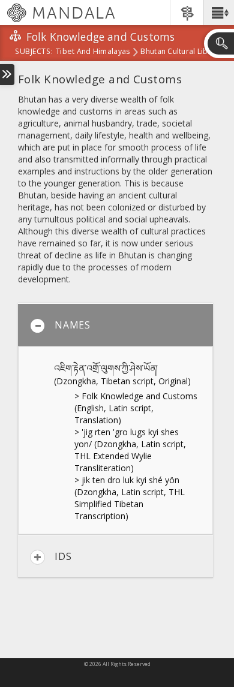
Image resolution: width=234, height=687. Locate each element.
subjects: (34, 52)
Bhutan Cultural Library (181, 52)
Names (73, 325)
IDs (63, 556)
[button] (218, 12)
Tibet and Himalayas (93, 52)
